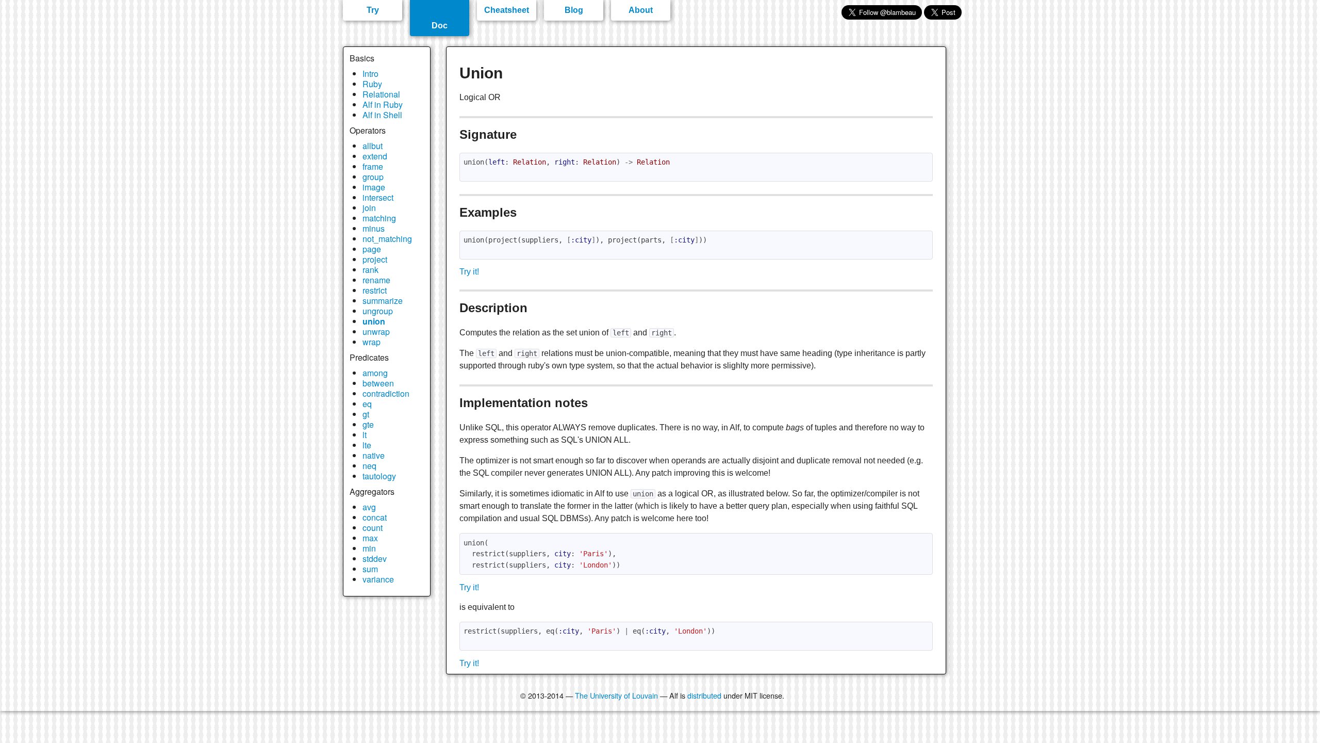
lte (366, 445)
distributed (704, 695)
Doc (440, 25)
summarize (382, 300)
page (371, 249)
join (369, 208)
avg (369, 507)
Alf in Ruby (382, 104)
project (374, 259)
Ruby (372, 84)
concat (374, 517)
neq (369, 466)
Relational (381, 94)
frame (372, 166)
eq (367, 404)
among (375, 373)
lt (364, 435)
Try (373, 10)
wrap (371, 342)
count (372, 528)
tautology (379, 476)
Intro (370, 73)
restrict (374, 290)
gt (365, 414)
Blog (574, 10)
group (373, 177)
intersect (377, 197)
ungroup (377, 311)
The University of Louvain (616, 695)
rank (370, 270)
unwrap (376, 331)
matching (379, 218)
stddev (374, 558)
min (369, 548)
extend (374, 156)
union (373, 321)
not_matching (387, 239)
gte (368, 424)
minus (373, 228)
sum (370, 569)
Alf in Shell (382, 115)
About (641, 10)
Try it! (469, 271)
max (370, 538)
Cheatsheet (506, 10)
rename (376, 280)
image (373, 187)
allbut (372, 146)
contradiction (385, 393)
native (373, 455)
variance (378, 579)
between (378, 383)
